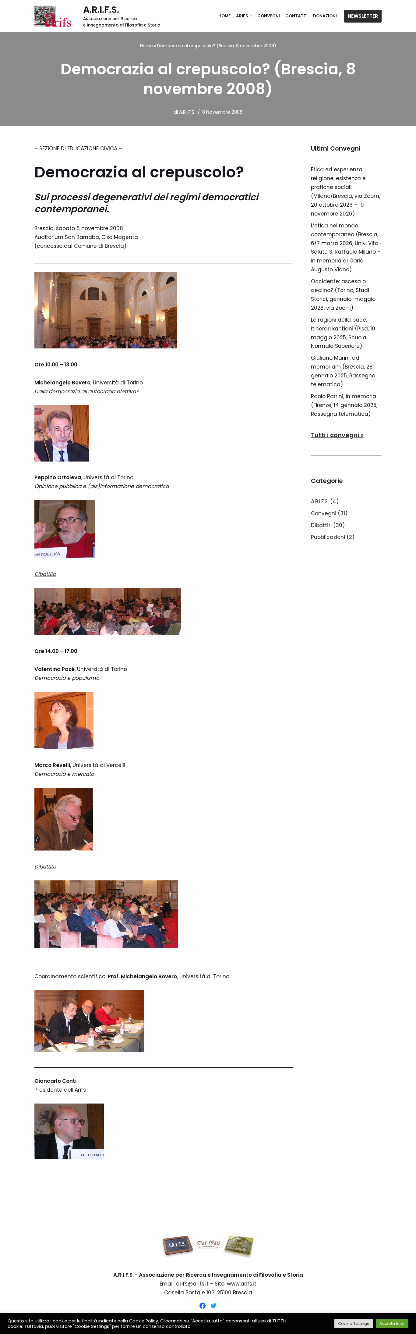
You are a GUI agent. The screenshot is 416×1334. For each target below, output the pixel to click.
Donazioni (325, 16)
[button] (251, 16)
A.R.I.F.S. (187, 112)
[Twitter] (213, 1305)
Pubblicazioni (328, 537)
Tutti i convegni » (337, 435)
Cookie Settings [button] (353, 1323)
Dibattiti (321, 525)
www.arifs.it (241, 1283)
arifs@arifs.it (192, 1283)
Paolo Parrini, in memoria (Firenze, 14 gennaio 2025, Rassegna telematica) (344, 405)
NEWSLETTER (363, 16)
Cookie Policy (143, 1321)
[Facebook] (202, 1305)
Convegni (268, 16)
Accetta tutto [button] (392, 1323)
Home (224, 16)
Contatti (296, 16)
